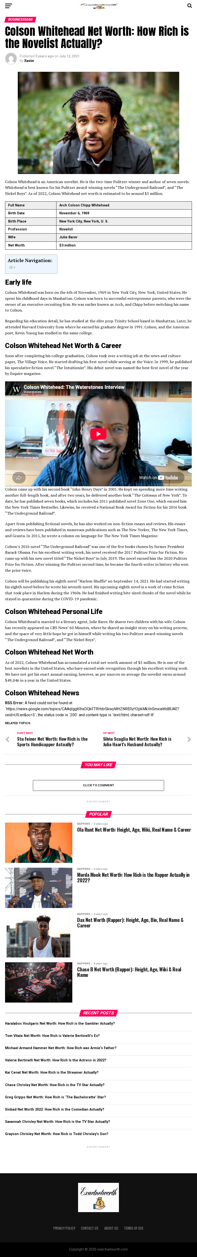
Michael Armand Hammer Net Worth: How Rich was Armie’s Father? (61, 1048)
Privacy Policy (64, 1228)
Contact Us (89, 1228)
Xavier (29, 61)
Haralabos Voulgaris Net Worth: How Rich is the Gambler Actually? (60, 1024)
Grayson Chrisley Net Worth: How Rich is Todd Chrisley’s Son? (56, 1134)
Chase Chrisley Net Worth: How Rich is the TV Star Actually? (55, 1085)
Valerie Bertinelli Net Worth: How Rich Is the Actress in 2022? (55, 1060)
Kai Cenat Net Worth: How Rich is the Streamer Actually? (51, 1073)
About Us (111, 1228)
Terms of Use (133, 1228)
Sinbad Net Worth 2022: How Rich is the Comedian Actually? (54, 1109)
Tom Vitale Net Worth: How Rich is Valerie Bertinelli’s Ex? (52, 1036)
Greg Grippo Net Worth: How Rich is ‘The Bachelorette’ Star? (55, 1097)
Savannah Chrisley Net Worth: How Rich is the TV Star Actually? (57, 1122)
